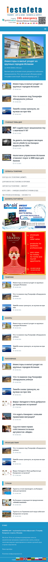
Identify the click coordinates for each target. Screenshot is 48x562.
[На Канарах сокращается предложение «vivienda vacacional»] (6, 502)
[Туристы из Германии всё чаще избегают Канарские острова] (6, 514)
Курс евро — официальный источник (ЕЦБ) (20, 190)
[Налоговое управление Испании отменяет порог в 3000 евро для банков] (6, 157)
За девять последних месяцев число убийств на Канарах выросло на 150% (28, 143)
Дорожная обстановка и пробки (16, 182)
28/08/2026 (18, 114)
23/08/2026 (18, 493)
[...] (38, 76)
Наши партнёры (7, 549)
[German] (29, 559)
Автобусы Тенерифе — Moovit (14, 186)
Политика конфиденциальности (12, 554)
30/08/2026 (18, 89)
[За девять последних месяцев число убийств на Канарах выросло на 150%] (6, 142)
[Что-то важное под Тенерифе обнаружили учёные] (6, 98)
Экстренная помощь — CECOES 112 (16, 195)
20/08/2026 (18, 505)
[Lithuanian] (33, 559)
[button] (44, 29)
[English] (25, 559)
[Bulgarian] (18, 559)
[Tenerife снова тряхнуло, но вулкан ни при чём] (6, 111)
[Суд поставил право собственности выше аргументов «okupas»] (6, 428)
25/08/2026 (18, 435)
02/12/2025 (18, 148)
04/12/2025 (18, 133)
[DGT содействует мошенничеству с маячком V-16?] (6, 130)
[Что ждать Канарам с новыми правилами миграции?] (6, 416)
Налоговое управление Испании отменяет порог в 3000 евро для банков (29, 158)
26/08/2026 (18, 419)
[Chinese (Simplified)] (22, 559)
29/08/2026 (18, 102)
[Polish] (37, 559)
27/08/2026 (18, 407)
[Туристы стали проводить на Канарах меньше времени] (6, 491)
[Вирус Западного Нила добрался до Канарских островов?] (6, 403)
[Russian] (41, 559)
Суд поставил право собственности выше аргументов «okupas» (23, 429)
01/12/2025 (18, 163)
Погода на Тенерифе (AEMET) (14, 177)
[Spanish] (44, 559)
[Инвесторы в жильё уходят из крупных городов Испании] (24, 47)
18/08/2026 (18, 516)
